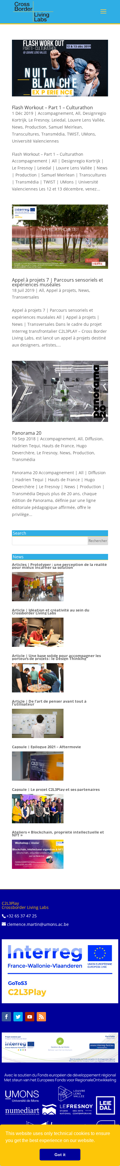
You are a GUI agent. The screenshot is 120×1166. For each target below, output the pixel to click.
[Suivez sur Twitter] (18, 1016)
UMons (88, 134)
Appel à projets (61, 290)
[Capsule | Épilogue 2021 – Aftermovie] (37, 766)
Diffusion (94, 438)
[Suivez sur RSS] (41, 1016)
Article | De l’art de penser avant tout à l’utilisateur (49, 703)
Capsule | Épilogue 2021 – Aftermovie (46, 747)
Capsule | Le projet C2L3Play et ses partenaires (56, 789)
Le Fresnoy (39, 120)
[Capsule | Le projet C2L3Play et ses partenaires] (37, 808)
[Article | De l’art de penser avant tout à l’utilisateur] (37, 723)
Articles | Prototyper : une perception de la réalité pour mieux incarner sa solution (59, 566)
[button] (97, 1141)
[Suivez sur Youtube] (29, 1016)
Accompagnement (55, 113)
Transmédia (53, 134)
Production (35, 127)
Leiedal (59, 120)
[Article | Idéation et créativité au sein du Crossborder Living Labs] (37, 632)
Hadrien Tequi (26, 445)
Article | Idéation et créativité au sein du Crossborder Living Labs (50, 612)
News (17, 127)
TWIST (73, 134)
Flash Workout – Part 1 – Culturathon (52, 107)
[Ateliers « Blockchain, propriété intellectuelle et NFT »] (37, 854)
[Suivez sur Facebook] (6, 1016)
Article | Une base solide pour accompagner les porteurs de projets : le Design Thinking (56, 657)
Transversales (25, 297)
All (77, 113)
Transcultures (25, 134)
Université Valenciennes (35, 141)
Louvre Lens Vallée (86, 120)
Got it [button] (60, 1154)
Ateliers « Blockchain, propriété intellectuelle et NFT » (58, 834)
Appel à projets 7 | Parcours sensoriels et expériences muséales (57, 282)
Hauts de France (58, 445)
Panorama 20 (26, 433)
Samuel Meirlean (65, 127)
